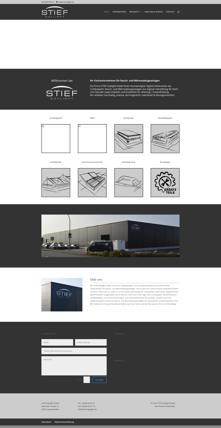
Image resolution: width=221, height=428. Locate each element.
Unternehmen (119, 12)
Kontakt (170, 12)
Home (106, 12)
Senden (99, 379)
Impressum (46, 422)
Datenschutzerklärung (64, 422)
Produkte (134, 12)
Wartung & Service (154, 12)
